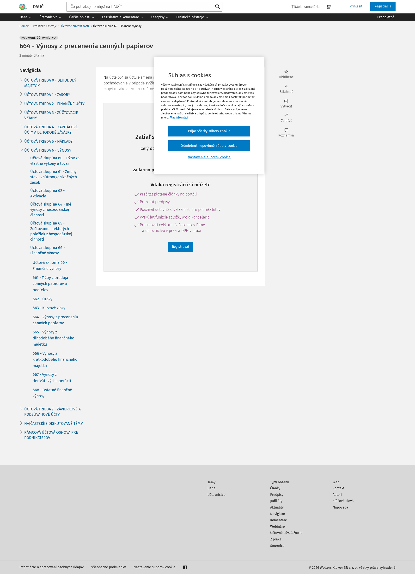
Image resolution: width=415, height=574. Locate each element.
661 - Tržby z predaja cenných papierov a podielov (50, 283)
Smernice (277, 546)
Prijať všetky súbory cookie (209, 131)
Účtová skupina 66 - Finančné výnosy (50, 265)
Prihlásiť (356, 6)
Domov (24, 26)
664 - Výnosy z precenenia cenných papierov (55, 320)
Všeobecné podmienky (108, 567)
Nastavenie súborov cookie (154, 567)
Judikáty (276, 501)
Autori (337, 495)
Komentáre (278, 520)
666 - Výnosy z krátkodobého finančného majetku (55, 359)
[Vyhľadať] (217, 7)
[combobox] (144, 7)
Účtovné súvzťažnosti (75, 26)
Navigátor (277, 514)
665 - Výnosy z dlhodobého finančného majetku (53, 338)
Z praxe (275, 539)
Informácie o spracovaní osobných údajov (51, 567)
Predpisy (276, 495)
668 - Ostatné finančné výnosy (52, 393)
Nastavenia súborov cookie (209, 157)
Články (275, 488)
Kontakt (338, 488)
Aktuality (277, 507)
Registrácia (382, 6)
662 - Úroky (42, 299)
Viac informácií (179, 117)
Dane (211, 488)
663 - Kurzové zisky (49, 308)
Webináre (277, 527)
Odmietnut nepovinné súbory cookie (209, 146)
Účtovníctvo (217, 495)
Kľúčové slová (343, 501)
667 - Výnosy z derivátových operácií (52, 377)
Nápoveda (340, 507)
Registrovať (180, 247)
